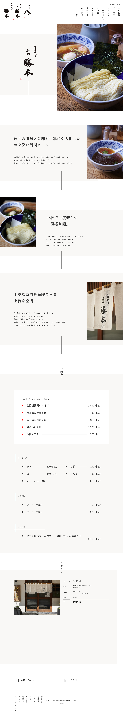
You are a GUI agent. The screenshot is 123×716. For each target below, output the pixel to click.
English (112, 4)
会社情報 (72, 680)
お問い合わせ (27, 680)
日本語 (118, 4)
